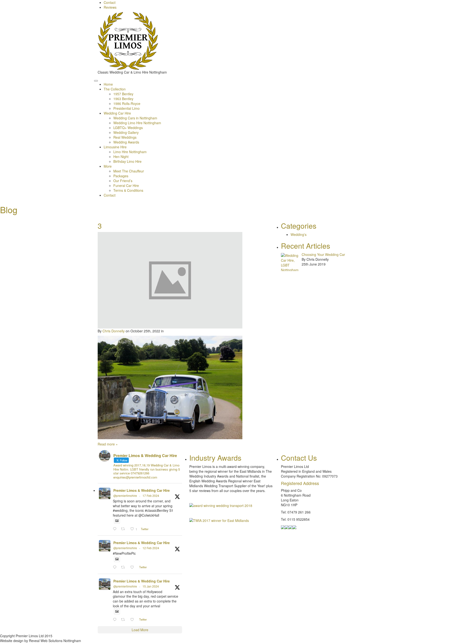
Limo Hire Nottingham (130, 151)
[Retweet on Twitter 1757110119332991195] (124, 567)
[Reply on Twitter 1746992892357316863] (116, 619)
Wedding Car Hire (117, 113)
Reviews (110, 7)
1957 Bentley (123, 93)
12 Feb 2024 (151, 548)
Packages (120, 175)
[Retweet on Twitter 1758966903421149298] (124, 529)
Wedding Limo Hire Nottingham (137, 122)
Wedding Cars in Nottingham (135, 118)
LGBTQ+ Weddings (128, 127)
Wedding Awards (126, 142)
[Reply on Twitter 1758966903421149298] (116, 529)
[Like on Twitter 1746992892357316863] (133, 619)
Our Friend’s (122, 180)
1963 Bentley (123, 98)
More (108, 166)
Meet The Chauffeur (128, 171)
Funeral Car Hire (126, 185)
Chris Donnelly (113, 330)
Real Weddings (124, 137)
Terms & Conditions (128, 190)
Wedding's (298, 234)
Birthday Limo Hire (127, 161)
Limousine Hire (115, 146)
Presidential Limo (126, 108)
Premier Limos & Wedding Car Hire (141, 490)
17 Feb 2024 (151, 495)
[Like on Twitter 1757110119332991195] (133, 567)
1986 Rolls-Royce (126, 103)
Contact (110, 2)
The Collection (115, 89)
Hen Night (121, 156)
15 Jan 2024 (151, 586)
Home (108, 84)
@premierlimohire (125, 495)
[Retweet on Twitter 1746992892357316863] (124, 619)
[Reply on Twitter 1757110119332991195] (116, 567)
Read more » (108, 444)
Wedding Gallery (126, 132)
